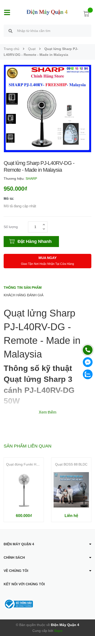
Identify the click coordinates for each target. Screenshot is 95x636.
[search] (10, 31)
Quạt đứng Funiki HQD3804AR (30, 464)
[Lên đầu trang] (87, 612)
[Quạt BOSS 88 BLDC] (71, 490)
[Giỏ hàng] (86, 14)
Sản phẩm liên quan (27, 446)
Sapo (58, 631)
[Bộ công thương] (18, 604)
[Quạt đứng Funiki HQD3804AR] (23, 490)
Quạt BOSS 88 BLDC (71, 464)
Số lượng (11, 227)
